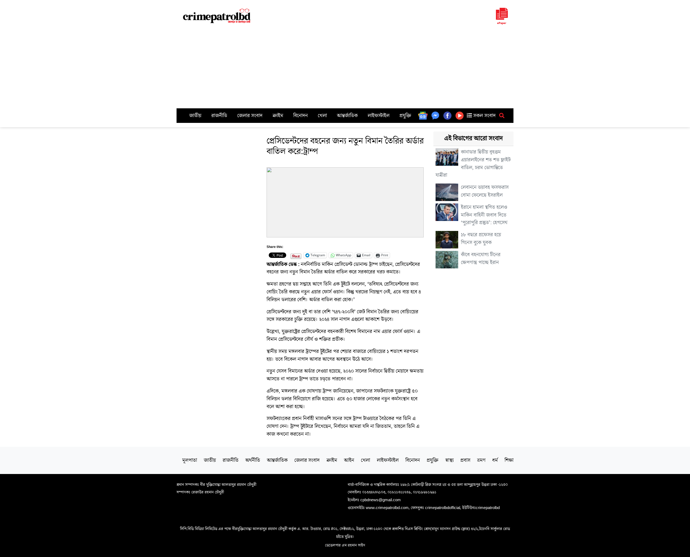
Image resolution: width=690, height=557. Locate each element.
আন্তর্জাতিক (347, 115)
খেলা (322, 115)
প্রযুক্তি (405, 115)
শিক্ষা (509, 460)
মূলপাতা (189, 460)
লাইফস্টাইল (378, 115)
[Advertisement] (345, 68)
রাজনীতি (219, 115)
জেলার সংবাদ (250, 115)
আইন (349, 460)
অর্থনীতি (252, 460)
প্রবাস (465, 460)
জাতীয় (195, 115)
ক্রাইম (277, 115)
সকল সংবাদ (484, 115)
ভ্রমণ (481, 460)
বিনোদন (300, 115)
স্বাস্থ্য (449, 460)
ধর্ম (495, 460)
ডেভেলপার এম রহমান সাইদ (345, 545)
